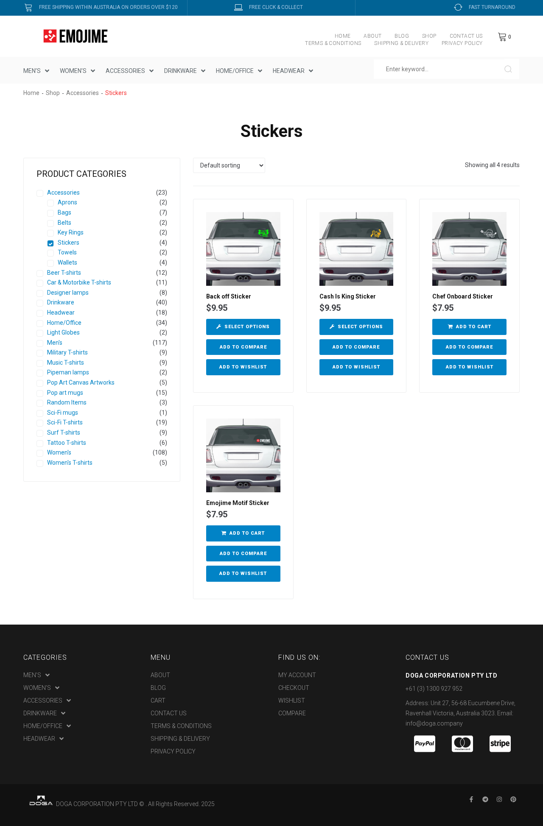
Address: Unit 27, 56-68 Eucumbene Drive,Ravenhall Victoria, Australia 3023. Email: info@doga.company (460, 713)
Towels (67, 252)
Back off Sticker (228, 296)
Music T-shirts (65, 362)
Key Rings (71, 232)
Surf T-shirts (63, 432)
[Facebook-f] (471, 799)
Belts (64, 222)
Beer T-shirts (64, 272)
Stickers (68, 242)
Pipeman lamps (68, 372)
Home (31, 92)
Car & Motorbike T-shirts (79, 282)
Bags (64, 212)
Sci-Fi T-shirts (65, 422)
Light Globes (63, 332)
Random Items (67, 402)
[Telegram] (485, 799)
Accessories (82, 92)
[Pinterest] (513, 799)
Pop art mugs (65, 392)
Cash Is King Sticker (347, 296)
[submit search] (511, 69)
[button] (469, 327)
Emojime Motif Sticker (237, 503)
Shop (53, 92)
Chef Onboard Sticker (462, 296)
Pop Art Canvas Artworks (81, 382)
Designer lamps (68, 292)
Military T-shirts (67, 352)
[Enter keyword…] (439, 69)
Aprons (67, 202)
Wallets (67, 262)
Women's (59, 452)
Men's (54, 342)
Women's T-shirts (69, 462)
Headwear (61, 312)
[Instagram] (499, 799)
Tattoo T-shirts (66, 442)
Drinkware (60, 302)
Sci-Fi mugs (62, 412)
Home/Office (64, 322)
